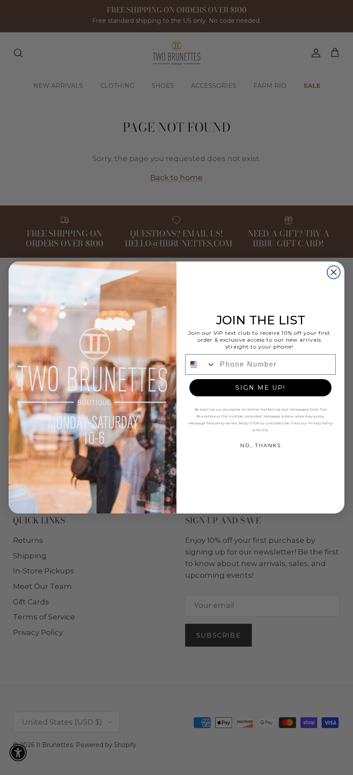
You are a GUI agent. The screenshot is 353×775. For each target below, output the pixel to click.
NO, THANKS (260, 445)
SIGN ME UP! (260, 388)
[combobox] (201, 364)
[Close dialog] (333, 272)
